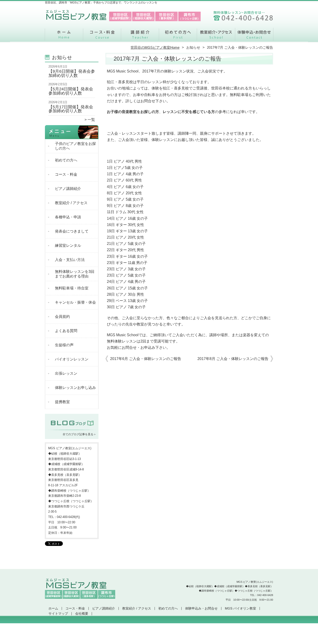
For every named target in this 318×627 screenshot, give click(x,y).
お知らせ (193, 47)
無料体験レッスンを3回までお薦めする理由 (74, 274)
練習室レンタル (68, 245)
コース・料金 (102, 36)
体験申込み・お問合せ (254, 36)
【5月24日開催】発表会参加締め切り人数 (70, 91)
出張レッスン (66, 373)
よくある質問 (66, 331)
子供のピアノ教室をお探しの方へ (75, 146)
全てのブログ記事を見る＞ (79, 434)
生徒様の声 (64, 345)
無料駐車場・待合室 (71, 288)
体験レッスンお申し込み (75, 388)
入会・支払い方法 (70, 260)
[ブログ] (71, 428)
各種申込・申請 (68, 217)
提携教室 (62, 402)
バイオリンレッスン (71, 359)
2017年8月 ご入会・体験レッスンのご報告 (232, 359)
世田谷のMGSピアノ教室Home (155, 47)
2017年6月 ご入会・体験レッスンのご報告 (145, 359)
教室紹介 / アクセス (216, 36)
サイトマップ (58, 613)
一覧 (91, 120)
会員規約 (62, 317)
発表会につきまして (71, 231)
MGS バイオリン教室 (240, 608)
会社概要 (81, 613)
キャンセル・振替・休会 (75, 302)
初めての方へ (178, 36)
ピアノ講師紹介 (140, 36)
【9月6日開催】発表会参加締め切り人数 (71, 73)
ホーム (64, 36)
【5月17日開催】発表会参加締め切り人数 (70, 109)
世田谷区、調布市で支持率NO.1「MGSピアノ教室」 (158, 625)
